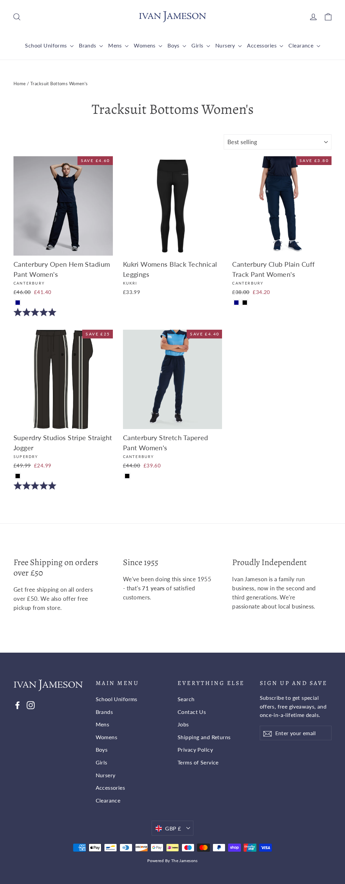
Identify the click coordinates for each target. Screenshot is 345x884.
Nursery (226, 45)
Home (19, 83)
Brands (88, 45)
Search (186, 699)
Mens (115, 45)
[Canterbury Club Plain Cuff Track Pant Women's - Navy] (236, 302)
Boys (174, 45)
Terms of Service (198, 762)
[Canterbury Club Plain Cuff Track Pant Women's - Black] (245, 302)
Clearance (301, 45)
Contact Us (192, 712)
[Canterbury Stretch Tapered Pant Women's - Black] (127, 476)
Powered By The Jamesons (172, 860)
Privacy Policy (195, 749)
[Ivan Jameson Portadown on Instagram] (31, 705)
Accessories (262, 45)
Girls (198, 45)
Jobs (183, 724)
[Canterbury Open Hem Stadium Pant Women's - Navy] (18, 302)
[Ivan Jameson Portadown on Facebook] (17, 705)
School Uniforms (46, 45)
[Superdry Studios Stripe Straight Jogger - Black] (18, 476)
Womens (145, 45)
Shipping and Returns (204, 737)
